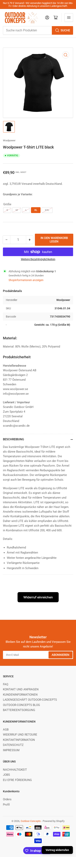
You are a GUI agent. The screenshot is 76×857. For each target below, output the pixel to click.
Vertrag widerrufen (57, 850)
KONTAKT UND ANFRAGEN (21, 689)
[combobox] (38, 30)
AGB (6, 729)
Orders (7, 799)
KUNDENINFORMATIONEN (20, 694)
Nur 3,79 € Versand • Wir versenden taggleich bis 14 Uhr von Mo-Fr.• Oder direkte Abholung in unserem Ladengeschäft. (38, 4)
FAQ (5, 684)
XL (35, 210)
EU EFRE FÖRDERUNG (17, 780)
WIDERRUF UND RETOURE (20, 734)
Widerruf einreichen (38, 597)
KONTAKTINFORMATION (19, 740)
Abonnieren (60, 655)
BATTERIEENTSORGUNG (19, 710)
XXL (47, 210)
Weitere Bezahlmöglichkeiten (38, 259)
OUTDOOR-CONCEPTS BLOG (21, 705)
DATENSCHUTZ (13, 745)
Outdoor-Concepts (31, 821)
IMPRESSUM (11, 750)
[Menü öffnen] (69, 17)
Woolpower (9, 140)
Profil (6, 804)
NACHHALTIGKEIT (15, 769)
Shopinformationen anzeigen (26, 280)
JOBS (6, 775)
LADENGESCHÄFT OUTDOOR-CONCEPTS (30, 699)
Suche (65, 30)
